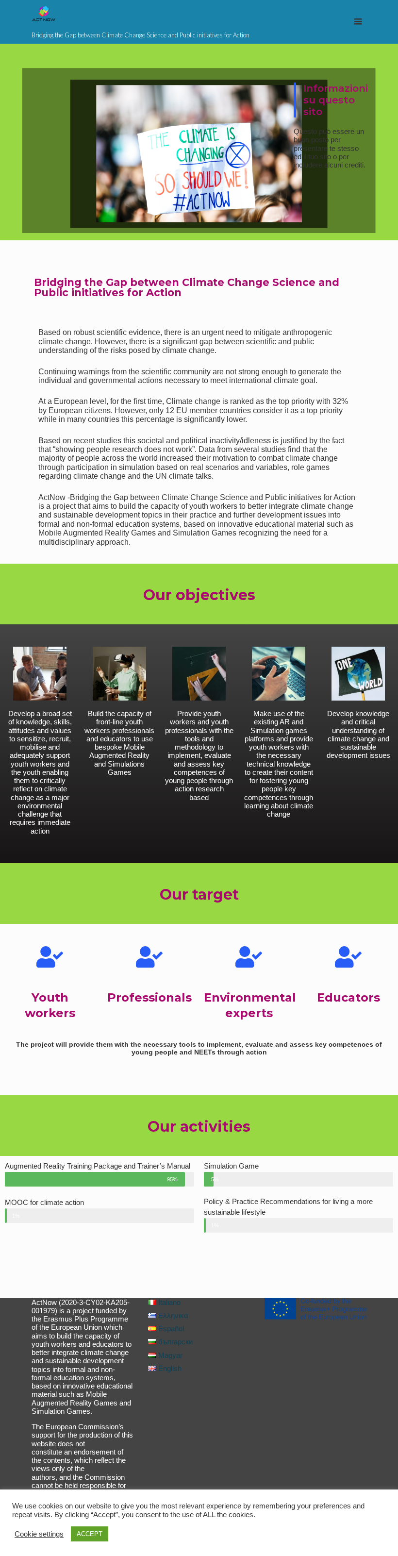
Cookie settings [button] (39, 1534)
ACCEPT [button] (89, 1534)
